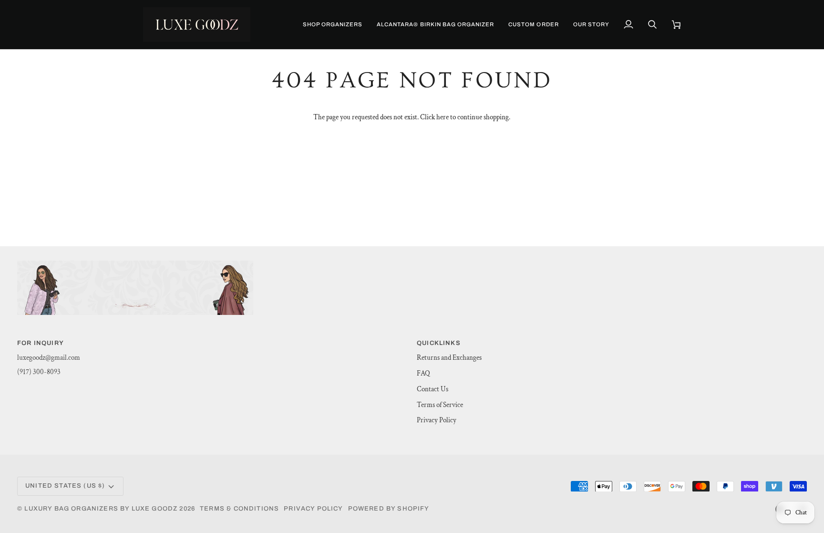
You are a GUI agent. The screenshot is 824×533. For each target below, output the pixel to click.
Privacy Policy (436, 420)
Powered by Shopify (389, 508)
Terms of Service (440, 404)
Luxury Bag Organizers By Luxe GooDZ (100, 508)
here (442, 117)
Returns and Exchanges (449, 357)
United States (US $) (65, 485)
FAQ (423, 373)
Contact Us (432, 389)
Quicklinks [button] (439, 343)
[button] (333, 24)
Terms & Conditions (239, 508)
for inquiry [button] (40, 343)
